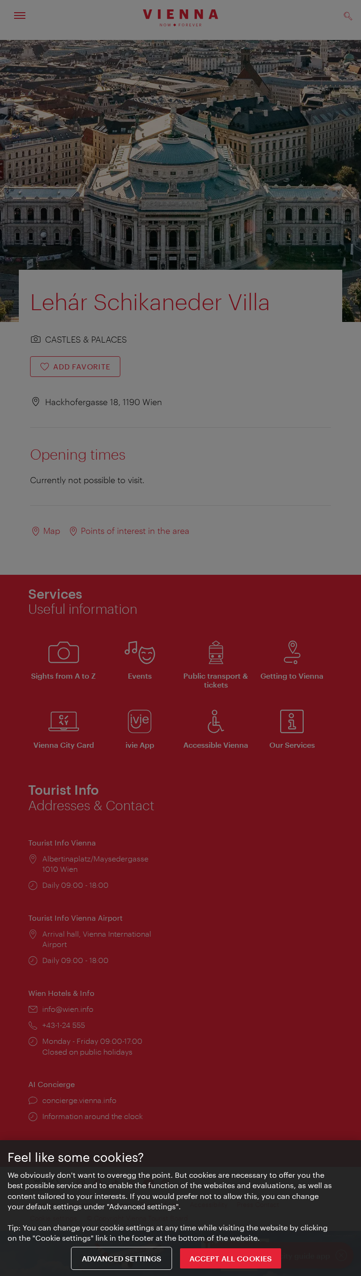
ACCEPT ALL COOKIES (230, 1258)
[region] (180, 1208)
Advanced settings (122, 1258)
